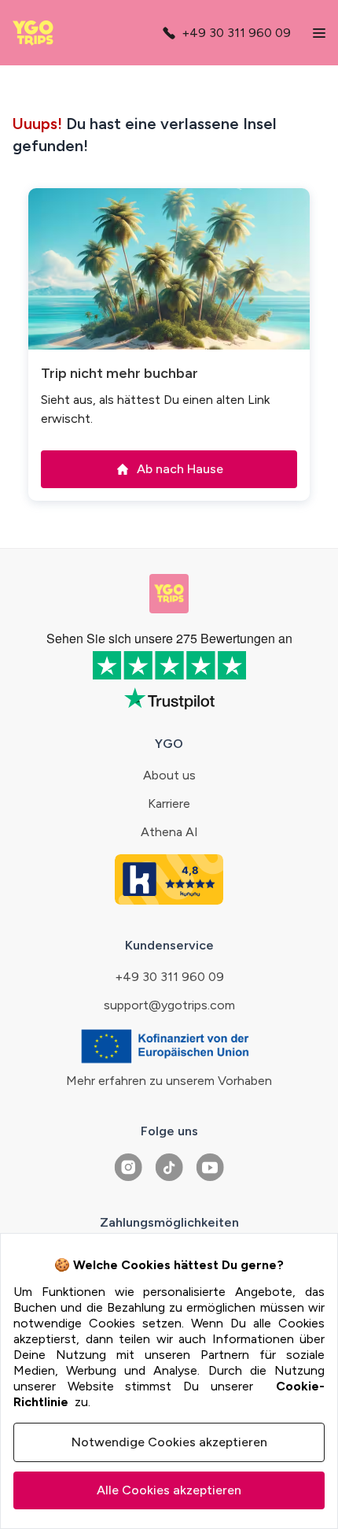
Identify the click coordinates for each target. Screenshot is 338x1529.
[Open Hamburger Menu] (319, 33)
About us (169, 775)
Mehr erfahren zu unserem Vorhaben (169, 1080)
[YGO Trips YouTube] (210, 1167)
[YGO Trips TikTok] (169, 1167)
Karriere (169, 803)
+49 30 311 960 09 (169, 976)
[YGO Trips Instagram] (128, 1167)
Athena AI (169, 831)
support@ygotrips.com (169, 1005)
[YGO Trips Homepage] (37, 33)
